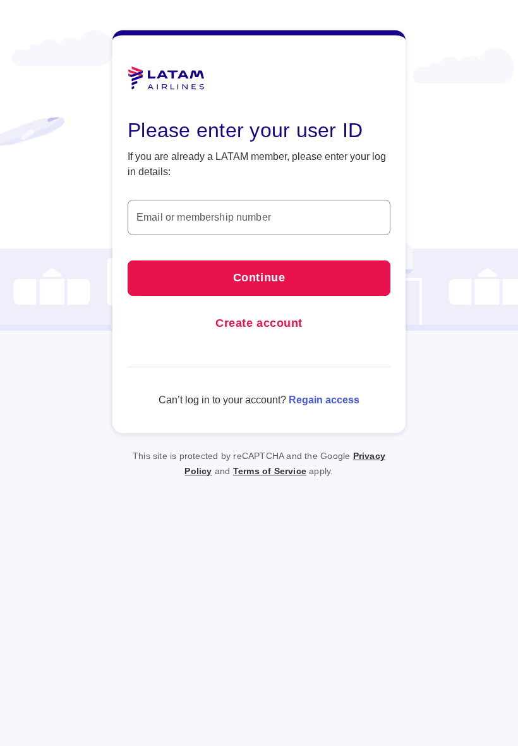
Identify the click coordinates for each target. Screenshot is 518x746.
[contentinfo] (259, 456)
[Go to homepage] (166, 78)
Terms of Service (269, 471)
